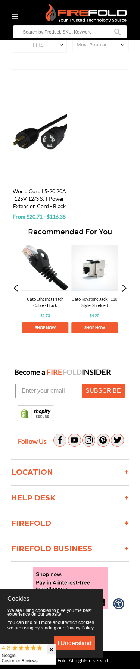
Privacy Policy (79, 628)
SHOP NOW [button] (45, 327)
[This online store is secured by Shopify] (35, 414)
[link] (45, 289)
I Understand (74, 643)
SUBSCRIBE (103, 390)
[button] (16, 289)
